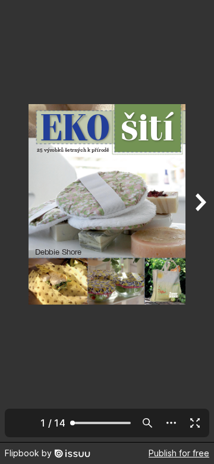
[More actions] (171, 423)
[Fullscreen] (195, 423)
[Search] (147, 423)
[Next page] (199, 221)
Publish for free (179, 453)
